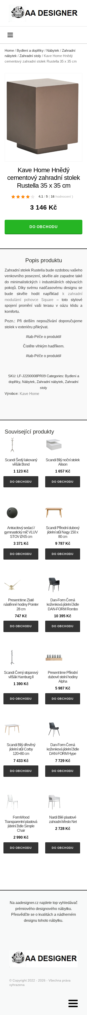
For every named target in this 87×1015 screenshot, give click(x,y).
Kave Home (29, 394)
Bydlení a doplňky (30, 50)
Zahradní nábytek (50, 382)
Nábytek (52, 50)
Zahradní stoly (30, 56)
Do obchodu (43, 227)
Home (9, 50)
